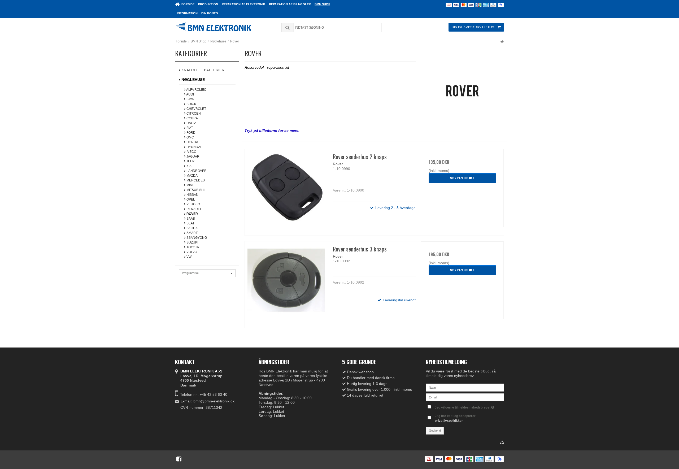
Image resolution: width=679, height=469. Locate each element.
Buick (191, 104)
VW (188, 257)
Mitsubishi (195, 190)
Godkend (435, 430)
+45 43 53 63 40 (213, 394)
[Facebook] (178, 459)
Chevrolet (196, 109)
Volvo (191, 252)
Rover (192, 214)
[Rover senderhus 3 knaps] (286, 282)
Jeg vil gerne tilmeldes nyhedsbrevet (463, 406)
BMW (190, 99)
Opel (190, 199)
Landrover (196, 171)
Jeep (190, 161)
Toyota (192, 247)
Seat (190, 223)
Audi (190, 94)
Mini (189, 185)
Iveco (191, 152)
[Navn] (465, 387)
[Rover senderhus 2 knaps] (286, 190)
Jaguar (192, 156)
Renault (193, 209)
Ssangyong (196, 238)
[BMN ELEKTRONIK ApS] (221, 27)
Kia (188, 166)
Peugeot (194, 204)
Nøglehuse (192, 79)
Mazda (192, 175)
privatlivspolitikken (449, 421)
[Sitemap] (502, 442)
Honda (192, 142)
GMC (190, 137)
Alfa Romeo (196, 90)
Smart (192, 233)
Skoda (192, 228)
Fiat (189, 128)
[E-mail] (465, 397)
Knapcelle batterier (202, 70)
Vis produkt (462, 178)
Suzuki (192, 242)
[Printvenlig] (502, 41)
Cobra (192, 118)
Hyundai (193, 147)
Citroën (193, 113)
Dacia (191, 123)
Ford (190, 132)
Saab (190, 218)
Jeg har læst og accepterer (455, 418)
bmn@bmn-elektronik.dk (213, 401)
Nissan (192, 195)
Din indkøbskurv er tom (473, 27)
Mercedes (195, 180)
